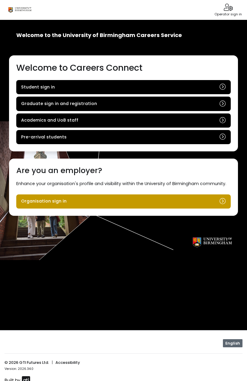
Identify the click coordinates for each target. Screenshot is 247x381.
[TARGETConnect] (20, 9)
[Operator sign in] (228, 8)
